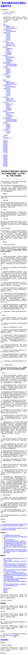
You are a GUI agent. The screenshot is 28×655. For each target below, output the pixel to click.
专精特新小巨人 (7, 85)
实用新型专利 (9, 104)
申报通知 (8, 125)
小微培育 (8, 91)
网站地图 (16, 635)
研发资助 (8, 89)
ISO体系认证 (9, 117)
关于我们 (8, 131)
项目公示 (8, 124)
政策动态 (5, 122)
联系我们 (8, 132)
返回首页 (3, 521)
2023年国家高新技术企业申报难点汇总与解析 (15, 544)
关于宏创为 (6, 129)
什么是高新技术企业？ (9, 539)
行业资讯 (5, 147)
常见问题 (3, 619)
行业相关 (5, 152)
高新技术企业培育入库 (11, 84)
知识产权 (5, 102)
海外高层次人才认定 (11, 101)
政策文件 (5, 143)
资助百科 (8, 128)
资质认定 (5, 111)
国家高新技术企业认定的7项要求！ (12, 535)
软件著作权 (8, 108)
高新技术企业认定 (7, 588)
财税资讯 (5, 149)
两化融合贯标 (9, 115)
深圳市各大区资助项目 (11, 121)
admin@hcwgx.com (7, 13)
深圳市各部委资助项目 (11, 119)
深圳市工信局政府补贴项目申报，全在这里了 (15, 541)
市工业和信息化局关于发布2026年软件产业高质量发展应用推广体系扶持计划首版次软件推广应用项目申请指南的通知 (15, 576)
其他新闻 (5, 150)
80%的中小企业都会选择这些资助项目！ (13, 545)
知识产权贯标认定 (10, 112)
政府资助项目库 (7, 118)
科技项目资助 (6, 88)
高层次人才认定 (10, 99)
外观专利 (8, 106)
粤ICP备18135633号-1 (9, 635)
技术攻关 (8, 95)
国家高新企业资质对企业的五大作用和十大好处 (15, 542)
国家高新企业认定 (10, 82)
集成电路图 (8, 109)
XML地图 (21, 635)
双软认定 (8, 114)
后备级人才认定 (10, 98)
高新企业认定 (6, 81)
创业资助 (8, 94)
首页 (4, 79)
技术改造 (8, 92)
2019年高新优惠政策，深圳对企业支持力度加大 (15, 549)
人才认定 (5, 96)
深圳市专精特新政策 (11, 86)
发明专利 (8, 105)
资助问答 (8, 127)
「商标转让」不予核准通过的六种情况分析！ (15, 572)
